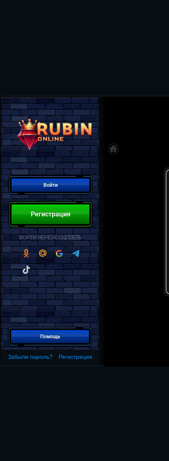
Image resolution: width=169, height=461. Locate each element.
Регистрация (75, 356)
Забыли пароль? (30, 356)
